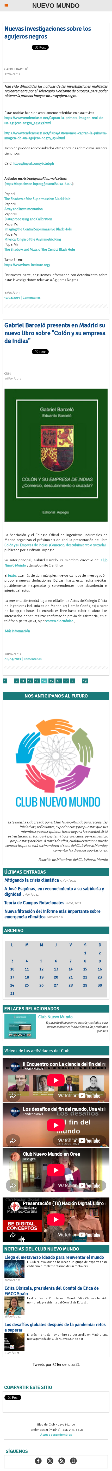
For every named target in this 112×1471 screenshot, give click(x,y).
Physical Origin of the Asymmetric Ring (32, 239)
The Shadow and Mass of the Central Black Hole (39, 249)
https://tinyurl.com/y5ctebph (33, 163)
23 (100, 977)
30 (100, 985)
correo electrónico (59, 621)
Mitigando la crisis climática (31, 880)
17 (66, 681)
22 (85, 977)
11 (23, 681)
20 (56, 977)
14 (44, 681)
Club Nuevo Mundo (55, 1017)
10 (12, 969)
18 (27, 977)
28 (71, 985)
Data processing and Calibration (28, 219)
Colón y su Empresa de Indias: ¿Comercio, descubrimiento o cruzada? (55, 545)
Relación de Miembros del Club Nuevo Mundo (73, 860)
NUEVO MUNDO (56, 5)
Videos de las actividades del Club (37, 1051)
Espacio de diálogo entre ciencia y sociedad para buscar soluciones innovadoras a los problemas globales (77, 1027)
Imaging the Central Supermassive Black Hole (38, 229)
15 (51, 681)
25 (27, 985)
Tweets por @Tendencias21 (56, 1364)
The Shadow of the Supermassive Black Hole (37, 199)
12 (29, 681)
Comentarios (32, 297)
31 (12, 993)
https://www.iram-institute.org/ (27, 265)
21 (71, 977)
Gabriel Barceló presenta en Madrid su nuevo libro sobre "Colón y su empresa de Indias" (54, 333)
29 (85, 985)
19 (85, 681)
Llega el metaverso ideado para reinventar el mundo (54, 1257)
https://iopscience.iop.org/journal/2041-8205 (38, 184)
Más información (17, 631)
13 (36, 681)
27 (56, 985)
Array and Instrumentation (23, 209)
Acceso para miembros (56, 1434)
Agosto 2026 (56, 938)
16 (58, 681)
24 (12, 985)
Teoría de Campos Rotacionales (34, 903)
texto (12, 575)
